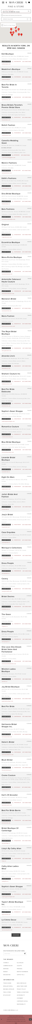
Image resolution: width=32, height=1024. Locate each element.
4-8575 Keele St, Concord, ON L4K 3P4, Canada (14, 318)
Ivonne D (25, 59)
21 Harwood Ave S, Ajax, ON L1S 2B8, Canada (13, 599)
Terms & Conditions (23, 992)
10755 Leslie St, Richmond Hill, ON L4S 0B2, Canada (15, 444)
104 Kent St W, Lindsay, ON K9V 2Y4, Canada (13, 851)
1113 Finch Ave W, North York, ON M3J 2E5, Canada (15, 180)
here (16, 1022)
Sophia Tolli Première (19, 115)
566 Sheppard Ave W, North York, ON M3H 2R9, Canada (16, 89)
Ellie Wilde (19, 59)
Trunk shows (7, 983)
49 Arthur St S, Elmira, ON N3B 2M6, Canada (13, 907)
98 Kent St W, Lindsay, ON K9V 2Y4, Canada (13, 871)
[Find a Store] (6, 2)
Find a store (7, 992)
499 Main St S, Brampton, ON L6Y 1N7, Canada (14, 550)
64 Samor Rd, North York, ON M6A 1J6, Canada (14, 145)
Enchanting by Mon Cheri (23, 92)
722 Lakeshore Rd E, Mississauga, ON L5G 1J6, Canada (16, 517)
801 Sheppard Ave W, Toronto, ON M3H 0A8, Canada (15, 110)
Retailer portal (8, 986)
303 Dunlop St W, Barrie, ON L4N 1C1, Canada (14, 813)
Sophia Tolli (5, 94)
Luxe (24, 266)
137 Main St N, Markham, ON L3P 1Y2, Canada (14, 499)
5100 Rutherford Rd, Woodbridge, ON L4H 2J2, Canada (16, 429)
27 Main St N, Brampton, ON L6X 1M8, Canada (14, 565)
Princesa (19, 968)
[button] (16, 31)
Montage (10, 94)
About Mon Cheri (22, 986)
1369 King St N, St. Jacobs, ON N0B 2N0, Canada (14, 922)
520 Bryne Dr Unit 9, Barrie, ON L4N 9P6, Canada (15, 744)
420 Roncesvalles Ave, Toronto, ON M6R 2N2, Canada (16, 211)
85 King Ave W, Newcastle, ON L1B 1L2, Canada (14, 762)
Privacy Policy (21, 989)
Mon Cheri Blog (21, 983)
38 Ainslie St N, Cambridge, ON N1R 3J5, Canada (14, 833)
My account (7, 995)
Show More (16, 935)
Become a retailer (8, 989)
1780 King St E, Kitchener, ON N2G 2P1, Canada (14, 889)
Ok (30, 1019)
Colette (19, 965)
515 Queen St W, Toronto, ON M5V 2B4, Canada (14, 227)
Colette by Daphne (13, 130)
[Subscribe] (24, 953)
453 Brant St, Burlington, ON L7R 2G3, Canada (14, 674)
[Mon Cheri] (10, 945)
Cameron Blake (12, 59)
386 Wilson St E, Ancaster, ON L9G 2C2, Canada (14, 797)
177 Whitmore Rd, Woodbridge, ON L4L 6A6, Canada (15, 358)
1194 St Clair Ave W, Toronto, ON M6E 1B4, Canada (15, 196)
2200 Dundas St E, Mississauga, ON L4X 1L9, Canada (16, 413)
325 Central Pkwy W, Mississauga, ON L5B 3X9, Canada (16, 535)
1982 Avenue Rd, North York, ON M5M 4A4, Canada (15, 56)
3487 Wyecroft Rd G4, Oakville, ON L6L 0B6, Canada (15, 634)
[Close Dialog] (1, 1019)
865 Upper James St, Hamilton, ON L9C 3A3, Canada (16, 709)
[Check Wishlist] (29, 2)
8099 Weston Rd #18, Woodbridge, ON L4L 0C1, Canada (16, 376)
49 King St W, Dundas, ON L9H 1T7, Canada (13, 729)
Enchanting (6, 974)
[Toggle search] (26, 2)
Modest (5, 971)
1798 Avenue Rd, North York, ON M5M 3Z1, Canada (15, 72)
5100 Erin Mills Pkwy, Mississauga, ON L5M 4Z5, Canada (16, 581)
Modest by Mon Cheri (20, 152)
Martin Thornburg (6, 266)
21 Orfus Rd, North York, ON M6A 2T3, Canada (14, 127)
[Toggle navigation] (3, 2)
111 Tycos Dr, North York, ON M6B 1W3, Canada (14, 165)
